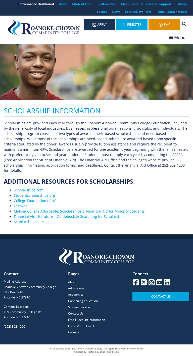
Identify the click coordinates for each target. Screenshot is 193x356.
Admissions (76, 288)
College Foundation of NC (35, 200)
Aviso (63, 4)
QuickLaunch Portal (172, 12)
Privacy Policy (135, 348)
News (116, 12)
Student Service (79, 307)
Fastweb (21, 206)
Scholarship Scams (29, 221)
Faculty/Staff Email (81, 326)
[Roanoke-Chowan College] (44, 28)
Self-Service (107, 4)
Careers (73, 332)
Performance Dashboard (36, 4)
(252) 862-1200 (14, 326)
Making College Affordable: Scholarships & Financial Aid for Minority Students (79, 211)
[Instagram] (152, 282)
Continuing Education (83, 301)
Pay (166, 24)
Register (133, 24)
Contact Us (75, 313)
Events (102, 12)
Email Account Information (86, 320)
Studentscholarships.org (34, 195)
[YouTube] (159, 282)
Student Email (82, 4)
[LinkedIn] (167, 282)
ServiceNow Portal (139, 12)
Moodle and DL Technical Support (146, 4)
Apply (101, 24)
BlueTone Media (110, 351)
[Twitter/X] (144, 282)
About (72, 282)
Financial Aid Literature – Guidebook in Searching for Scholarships (69, 216)
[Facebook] (136, 282)
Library (181, 4)
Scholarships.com (28, 190)
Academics (75, 294)
